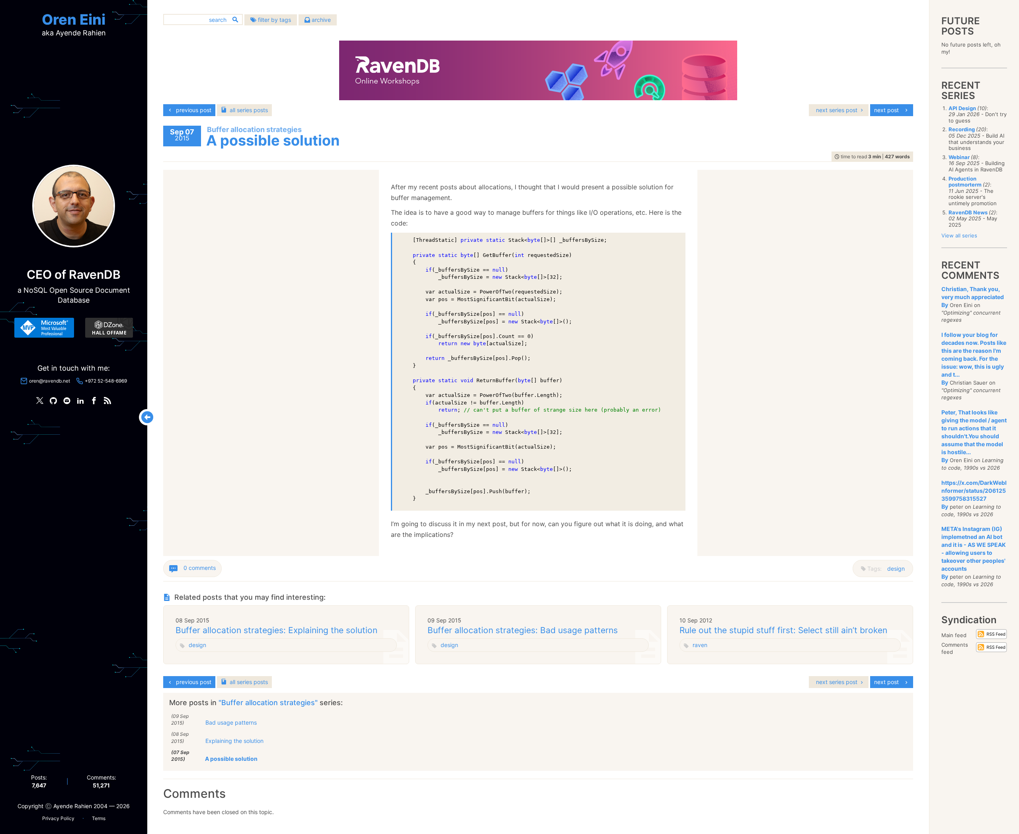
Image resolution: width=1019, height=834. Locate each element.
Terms (98, 818)
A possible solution (231, 758)
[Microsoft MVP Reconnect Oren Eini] (44, 328)
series (249, 110)
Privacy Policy (58, 818)
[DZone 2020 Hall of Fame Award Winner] (109, 328)
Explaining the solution (234, 740)
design (896, 568)
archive (320, 19)
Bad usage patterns (231, 722)
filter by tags (273, 19)
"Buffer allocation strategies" (269, 702)
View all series (959, 235)
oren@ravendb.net (49, 381)
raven (700, 645)
